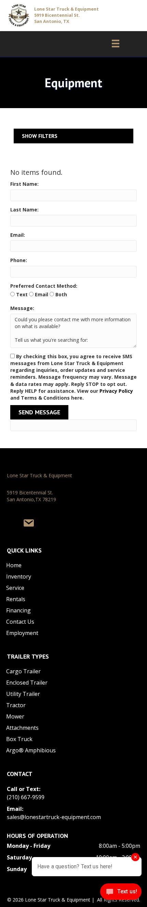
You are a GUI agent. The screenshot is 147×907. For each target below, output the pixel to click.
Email (41, 294)
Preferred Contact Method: (43, 286)
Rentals (15, 599)
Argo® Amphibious (31, 750)
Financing (18, 610)
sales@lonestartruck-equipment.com (54, 817)
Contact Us (20, 621)
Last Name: (24, 209)
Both (60, 294)
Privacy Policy (116, 391)
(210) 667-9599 (25, 797)
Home (14, 565)
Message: (22, 308)
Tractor (16, 705)
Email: (17, 235)
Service (15, 588)
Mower (15, 716)
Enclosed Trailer (27, 682)
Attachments (22, 727)
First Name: (24, 184)
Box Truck (19, 739)
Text (21, 294)
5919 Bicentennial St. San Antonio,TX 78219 (31, 496)
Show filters (39, 135)
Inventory (18, 576)
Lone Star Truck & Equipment (39, 475)
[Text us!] (121, 893)
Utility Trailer (23, 694)
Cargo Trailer (23, 671)
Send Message (39, 412)
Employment (22, 633)
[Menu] (112, 43)
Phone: (18, 260)
